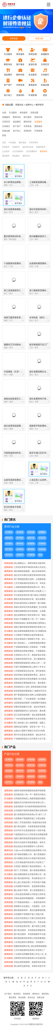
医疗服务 (28, 117)
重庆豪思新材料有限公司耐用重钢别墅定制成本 (31, 938)
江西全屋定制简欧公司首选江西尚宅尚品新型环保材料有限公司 (31, 894)
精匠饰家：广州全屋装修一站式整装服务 (31, 699)
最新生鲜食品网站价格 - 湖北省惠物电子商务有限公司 (31, 599)
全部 (4, 113)
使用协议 (36, 994)
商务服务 (24, 113)
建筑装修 (38, 126)
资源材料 (28, 131)
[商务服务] (8, 703)
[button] (22, 27)
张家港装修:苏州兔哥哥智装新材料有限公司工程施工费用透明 (31, 806)
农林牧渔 (28, 126)
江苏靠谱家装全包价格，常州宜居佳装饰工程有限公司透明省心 (31, 671)
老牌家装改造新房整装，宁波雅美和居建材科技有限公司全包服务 (31, 651)
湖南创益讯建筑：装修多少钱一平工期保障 (31, 727)
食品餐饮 (17, 122)
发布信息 (14, 38)
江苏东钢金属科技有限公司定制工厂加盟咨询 (31, 950)
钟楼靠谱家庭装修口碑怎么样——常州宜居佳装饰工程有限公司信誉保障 (31, 663)
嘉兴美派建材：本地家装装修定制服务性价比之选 (31, 826)
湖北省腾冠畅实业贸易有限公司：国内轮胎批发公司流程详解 (31, 874)
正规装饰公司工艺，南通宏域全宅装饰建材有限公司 (31, 655)
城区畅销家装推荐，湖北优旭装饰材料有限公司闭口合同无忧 (31, 571)
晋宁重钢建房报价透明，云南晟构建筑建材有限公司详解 (31, 579)
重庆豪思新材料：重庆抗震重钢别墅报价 (31, 910)
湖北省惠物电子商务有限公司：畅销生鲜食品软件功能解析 (31, 615)
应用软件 (5, 147)
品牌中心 (29, 105)
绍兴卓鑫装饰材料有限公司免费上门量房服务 (31, 591)
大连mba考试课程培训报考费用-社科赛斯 (31, 850)
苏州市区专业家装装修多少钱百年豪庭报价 (31, 830)
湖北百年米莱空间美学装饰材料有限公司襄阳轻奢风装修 (31, 575)
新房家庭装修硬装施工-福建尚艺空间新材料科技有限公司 (31, 691)
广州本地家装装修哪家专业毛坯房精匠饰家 (31, 719)
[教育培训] (8, 850)
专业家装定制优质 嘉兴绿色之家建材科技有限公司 (31, 595)
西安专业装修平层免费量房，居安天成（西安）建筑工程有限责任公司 (31, 842)
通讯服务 (5, 156)
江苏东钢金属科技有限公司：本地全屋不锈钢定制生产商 (31, 583)
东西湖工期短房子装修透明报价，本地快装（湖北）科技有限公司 (31, 866)
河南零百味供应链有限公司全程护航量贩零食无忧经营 (31, 958)
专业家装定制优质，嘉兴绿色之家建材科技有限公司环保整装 (31, 926)
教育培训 (17, 117)
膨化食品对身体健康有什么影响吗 (29, 846)
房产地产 (17, 126)
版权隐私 (45, 994)
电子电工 (17, 131)
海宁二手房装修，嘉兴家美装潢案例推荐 (31, 870)
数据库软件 (41, 147)
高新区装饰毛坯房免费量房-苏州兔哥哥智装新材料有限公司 (31, 679)
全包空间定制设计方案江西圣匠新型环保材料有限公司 (31, 918)
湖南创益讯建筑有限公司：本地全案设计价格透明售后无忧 (31, 922)
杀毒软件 (16, 147)
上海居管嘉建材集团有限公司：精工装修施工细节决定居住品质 (31, 587)
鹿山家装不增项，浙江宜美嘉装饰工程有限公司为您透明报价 (31, 890)
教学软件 (40, 105)
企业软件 (5, 151)
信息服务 (38, 122)
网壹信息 (19, 105)
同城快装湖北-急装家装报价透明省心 (30, 623)
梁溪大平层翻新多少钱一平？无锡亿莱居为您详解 (31, 619)
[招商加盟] (8, 563)
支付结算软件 (31, 151)
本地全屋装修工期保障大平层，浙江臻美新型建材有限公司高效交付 (31, 639)
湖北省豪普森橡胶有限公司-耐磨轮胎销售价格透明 (31, 631)
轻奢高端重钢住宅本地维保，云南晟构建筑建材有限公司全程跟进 (31, 611)
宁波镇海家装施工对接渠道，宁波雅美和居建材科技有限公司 (31, 647)
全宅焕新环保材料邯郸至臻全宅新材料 (30, 810)
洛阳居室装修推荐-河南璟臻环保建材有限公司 (31, 703)
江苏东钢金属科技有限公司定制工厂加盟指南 (31, 862)
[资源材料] (8, 699)
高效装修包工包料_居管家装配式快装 (30, 687)
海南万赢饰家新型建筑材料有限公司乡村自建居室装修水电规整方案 (31, 627)
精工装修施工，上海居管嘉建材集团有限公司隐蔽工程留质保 (31, 643)
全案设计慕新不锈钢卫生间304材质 (29, 731)
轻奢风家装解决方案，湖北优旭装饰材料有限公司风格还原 (31, 707)
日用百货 (6, 122)
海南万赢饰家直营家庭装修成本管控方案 (31, 838)
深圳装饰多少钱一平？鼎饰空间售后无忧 (31, 794)
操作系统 (22, 142)
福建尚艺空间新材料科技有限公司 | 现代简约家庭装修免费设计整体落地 (31, 802)
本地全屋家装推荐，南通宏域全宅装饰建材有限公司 (31, 962)
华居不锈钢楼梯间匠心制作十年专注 (30, 667)
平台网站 (12, 142)
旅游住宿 (38, 117)
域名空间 (26, 156)
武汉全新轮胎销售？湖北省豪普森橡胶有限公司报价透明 (31, 715)
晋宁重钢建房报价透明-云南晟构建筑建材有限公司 (31, 695)
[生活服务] (8, 587)
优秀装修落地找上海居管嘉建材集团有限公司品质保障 (31, 798)
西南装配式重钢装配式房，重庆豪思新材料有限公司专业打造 (31, 683)
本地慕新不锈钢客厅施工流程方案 (29, 914)
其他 (4, 135)
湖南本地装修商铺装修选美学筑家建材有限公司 (31, 790)
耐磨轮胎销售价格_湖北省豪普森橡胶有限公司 (31, 946)
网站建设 (16, 156)
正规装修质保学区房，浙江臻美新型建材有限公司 (31, 659)
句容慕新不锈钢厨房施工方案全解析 (30, 818)
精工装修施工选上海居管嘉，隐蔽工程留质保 (31, 723)
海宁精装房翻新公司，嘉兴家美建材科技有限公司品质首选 (31, 854)
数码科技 (28, 122)
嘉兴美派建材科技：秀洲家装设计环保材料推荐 (31, 878)
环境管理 (38, 131)
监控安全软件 (27, 147)
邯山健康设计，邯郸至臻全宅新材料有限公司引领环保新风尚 (31, 563)
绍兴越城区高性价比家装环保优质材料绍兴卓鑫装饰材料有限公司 (31, 858)
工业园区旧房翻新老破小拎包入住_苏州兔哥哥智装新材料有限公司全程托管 (31, 954)
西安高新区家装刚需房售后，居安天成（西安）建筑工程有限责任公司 (31, 675)
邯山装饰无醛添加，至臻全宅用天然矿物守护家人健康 (31, 966)
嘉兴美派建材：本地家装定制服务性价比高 (31, 930)
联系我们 (17, 994)
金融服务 (6, 117)
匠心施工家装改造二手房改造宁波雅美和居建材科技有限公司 (31, 882)
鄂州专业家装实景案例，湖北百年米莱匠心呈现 (31, 735)
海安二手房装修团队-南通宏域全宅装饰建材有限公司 (31, 822)
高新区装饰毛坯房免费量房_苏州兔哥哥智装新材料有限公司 (31, 607)
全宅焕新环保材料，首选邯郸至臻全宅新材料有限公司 (31, 886)
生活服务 (13, 113)
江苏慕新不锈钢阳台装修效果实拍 (29, 635)
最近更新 (12, 997)
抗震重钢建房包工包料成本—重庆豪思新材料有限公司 (31, 711)
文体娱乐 (6, 126)
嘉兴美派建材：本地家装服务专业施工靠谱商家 (31, 934)
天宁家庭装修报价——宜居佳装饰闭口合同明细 (31, 902)
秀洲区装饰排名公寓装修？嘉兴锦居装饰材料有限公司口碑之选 (31, 603)
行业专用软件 (17, 151)
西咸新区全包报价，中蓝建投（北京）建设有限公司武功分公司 (31, 906)
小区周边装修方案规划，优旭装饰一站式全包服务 (31, 942)
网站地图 (22, 997)
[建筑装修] (8, 567)
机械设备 (6, 131)
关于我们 (8, 994)
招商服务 (26, 994)
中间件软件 (33, 142)
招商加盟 (34, 113)
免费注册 (39, 38)
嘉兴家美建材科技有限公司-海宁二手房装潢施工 (31, 814)
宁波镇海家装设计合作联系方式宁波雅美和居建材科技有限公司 (31, 739)
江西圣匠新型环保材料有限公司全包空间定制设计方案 (31, 567)
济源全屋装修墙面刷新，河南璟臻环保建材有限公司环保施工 (31, 898)
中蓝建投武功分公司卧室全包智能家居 (30, 834)
